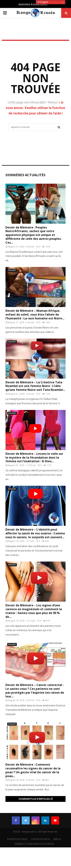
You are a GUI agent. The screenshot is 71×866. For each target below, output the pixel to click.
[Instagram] (35, 820)
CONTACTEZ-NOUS (40, 839)
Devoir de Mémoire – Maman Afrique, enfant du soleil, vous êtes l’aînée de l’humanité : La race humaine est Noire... (34, 314)
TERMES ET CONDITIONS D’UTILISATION (34, 844)
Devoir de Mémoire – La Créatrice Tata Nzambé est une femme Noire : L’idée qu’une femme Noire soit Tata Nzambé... (35, 386)
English (44, 2)
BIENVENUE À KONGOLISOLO (33, 4)
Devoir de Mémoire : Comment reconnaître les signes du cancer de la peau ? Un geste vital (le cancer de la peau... (32, 770)
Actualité (12, 187)
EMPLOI (57, 839)
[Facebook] (16, 820)
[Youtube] (55, 820)
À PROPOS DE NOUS (17, 839)
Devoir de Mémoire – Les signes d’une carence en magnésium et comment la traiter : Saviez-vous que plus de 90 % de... (33, 611)
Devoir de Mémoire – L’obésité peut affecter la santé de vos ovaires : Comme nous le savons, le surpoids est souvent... (35, 533)
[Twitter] (26, 820)
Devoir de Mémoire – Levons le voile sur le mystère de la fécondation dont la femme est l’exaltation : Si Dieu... (34, 457)
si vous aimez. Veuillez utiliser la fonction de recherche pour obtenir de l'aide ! (35, 107)
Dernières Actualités (25, 175)
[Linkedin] (45, 820)
